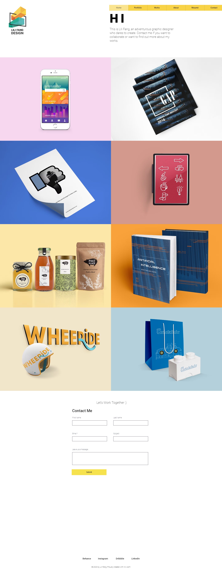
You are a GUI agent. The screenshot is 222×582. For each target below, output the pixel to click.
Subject (116, 433)
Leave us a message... (80, 449)
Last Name (117, 417)
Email (74, 433)
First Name (76, 417)
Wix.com (127, 567)
